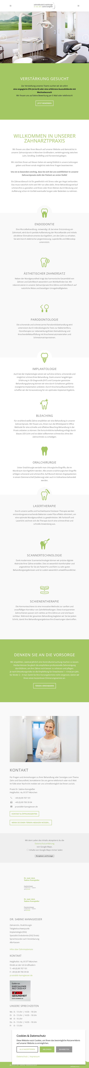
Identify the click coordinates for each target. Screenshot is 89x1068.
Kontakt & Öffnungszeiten (24, 814)
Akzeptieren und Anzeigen (44, 856)
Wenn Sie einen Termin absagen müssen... (31, 822)
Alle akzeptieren (27, 1049)
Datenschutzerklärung (44, 843)
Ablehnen (47, 1049)
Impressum (35, 1056)
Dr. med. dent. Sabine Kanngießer (31, 879)
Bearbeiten (64, 1049)
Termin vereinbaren (44, 686)
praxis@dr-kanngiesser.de (21, 975)
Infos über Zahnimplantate (21, 949)
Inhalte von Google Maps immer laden (46, 850)
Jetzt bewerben (44, 103)
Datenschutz (74, 1066)
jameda (28, 889)
